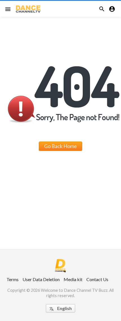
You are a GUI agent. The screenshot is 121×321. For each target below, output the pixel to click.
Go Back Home (60, 146)
